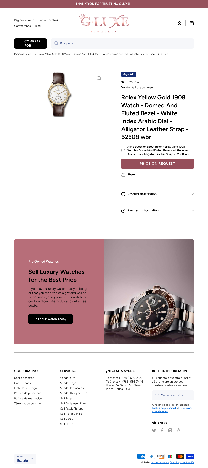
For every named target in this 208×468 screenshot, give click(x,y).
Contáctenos (22, 383)
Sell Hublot (67, 424)
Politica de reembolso (28, 398)
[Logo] (104, 23)
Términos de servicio (27, 403)
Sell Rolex (66, 398)
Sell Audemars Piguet (74, 403)
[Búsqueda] (54, 43)
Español (23, 461)
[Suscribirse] (189, 395)
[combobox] (122, 43)
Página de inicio (22, 54)
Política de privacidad (27, 393)
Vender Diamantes (72, 388)
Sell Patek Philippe (71, 408)
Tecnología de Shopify (182, 462)
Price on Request (158, 163)
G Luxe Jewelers (160, 462)
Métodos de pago (25, 388)
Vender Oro (67, 378)
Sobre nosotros (24, 378)
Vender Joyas (69, 383)
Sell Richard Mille (71, 413)
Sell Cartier (67, 418)
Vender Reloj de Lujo (73, 393)
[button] (128, 175)
